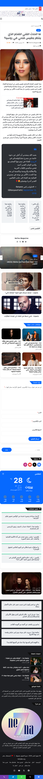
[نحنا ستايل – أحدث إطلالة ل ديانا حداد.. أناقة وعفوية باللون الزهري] (36, 669)
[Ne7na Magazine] (21, 14)
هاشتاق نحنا (12, 762)
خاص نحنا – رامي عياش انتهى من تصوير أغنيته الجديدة (23, 8)
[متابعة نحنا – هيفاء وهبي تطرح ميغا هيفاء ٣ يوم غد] (36, 678)
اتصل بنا (15, 765)
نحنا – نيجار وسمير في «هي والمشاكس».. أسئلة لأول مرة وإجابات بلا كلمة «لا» (32, 345)
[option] (21, 258)
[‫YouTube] (30, 465)
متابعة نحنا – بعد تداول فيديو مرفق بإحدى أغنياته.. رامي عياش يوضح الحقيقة (32, 370)
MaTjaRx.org (21, 759)
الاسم (39, 412)
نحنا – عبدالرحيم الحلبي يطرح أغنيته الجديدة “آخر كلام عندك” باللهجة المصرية (11, 369)
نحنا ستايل (27, 765)
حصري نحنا (20, 762)
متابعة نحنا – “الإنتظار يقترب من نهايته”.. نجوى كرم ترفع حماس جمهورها (17, 659)
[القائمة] (1, 18)
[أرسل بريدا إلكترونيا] (27, 42)
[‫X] (20, 242)
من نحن (21, 765)
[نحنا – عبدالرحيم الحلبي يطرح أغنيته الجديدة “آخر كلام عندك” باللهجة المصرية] (11, 359)
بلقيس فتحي (35, 228)
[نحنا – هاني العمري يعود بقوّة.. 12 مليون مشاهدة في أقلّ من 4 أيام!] (11, 333)
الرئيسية (37, 26)
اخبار (32, 26)
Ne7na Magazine (34, 42)
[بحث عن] (42, 18)
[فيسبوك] (23, 242)
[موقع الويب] (25, 242)
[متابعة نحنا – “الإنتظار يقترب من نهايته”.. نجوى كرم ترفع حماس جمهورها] (36, 661)
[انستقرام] (17, 242)
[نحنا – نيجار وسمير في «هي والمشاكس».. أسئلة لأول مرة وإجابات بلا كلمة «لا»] (31, 334)
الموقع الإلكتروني (36, 430)
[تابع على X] (29, 42)
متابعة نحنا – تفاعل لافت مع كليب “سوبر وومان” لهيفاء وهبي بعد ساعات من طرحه (23, 591)
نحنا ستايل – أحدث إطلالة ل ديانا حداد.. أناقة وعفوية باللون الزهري (16, 668)
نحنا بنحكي (27, 762)
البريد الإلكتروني (36, 421)
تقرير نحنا (5, 762)
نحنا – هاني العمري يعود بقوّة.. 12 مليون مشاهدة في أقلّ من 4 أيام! (11, 343)
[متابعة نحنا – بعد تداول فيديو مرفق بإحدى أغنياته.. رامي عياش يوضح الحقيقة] (31, 359)
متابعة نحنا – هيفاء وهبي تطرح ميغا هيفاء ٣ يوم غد (15, 676)
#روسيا (33, 161)
